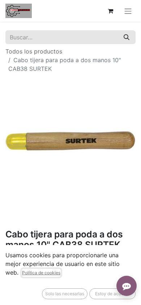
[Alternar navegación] (128, 11)
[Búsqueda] (127, 37)
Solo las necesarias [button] (64, 293)
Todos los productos (33, 51)
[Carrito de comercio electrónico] (110, 11)
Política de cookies (41, 272)
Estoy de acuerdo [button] (112, 293)
